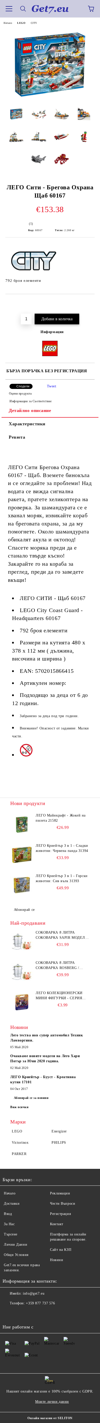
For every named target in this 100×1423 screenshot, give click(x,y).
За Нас (9, 1224)
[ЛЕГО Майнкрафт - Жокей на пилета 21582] (21, 824)
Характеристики (27, 423)
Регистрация (60, 1214)
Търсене (10, 1234)
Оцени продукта (20, 393)
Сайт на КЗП (60, 1250)
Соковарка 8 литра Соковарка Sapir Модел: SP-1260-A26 (61, 935)
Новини (56, 1260)
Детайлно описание (30, 410)
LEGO (21, 23)
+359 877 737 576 (40, 1303)
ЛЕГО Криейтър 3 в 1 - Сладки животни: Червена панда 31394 (62, 848)
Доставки (11, 1203)
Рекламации (60, 1193)
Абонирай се (24, 910)
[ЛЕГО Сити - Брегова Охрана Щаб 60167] (50, 100)
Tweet (51, 386)
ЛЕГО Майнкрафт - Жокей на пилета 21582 (61, 817)
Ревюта (17, 437)
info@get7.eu (33, 1293)
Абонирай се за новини (31, 1098)
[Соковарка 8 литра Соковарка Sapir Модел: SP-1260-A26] (21, 941)
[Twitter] (20, 1313)
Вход (8, 1214)
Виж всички (19, 1107)
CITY (34, 23)
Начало (8, 23)
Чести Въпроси (62, 1203)
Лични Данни (15, 1244)
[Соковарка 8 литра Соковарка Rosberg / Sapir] (21, 971)
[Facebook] (9, 1313)
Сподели (22, 386)
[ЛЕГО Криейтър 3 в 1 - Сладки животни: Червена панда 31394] (21, 854)
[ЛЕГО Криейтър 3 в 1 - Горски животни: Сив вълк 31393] (21, 884)
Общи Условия (16, 1255)
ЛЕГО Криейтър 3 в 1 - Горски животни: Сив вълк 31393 (62, 878)
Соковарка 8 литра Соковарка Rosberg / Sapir (57, 966)
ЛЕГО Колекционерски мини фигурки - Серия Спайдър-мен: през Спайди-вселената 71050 (61, 996)
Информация (52, 332)
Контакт (56, 1224)
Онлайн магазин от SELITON (50, 1418)
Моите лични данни (52, 1402)
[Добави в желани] (87, 303)
